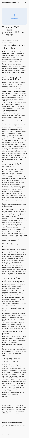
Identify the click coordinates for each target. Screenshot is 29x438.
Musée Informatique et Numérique (10, 2)
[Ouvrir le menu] (26, 2)
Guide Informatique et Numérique (10, 40)
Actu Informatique (9, 42)
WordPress (10, 434)
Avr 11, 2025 (5, 38)
